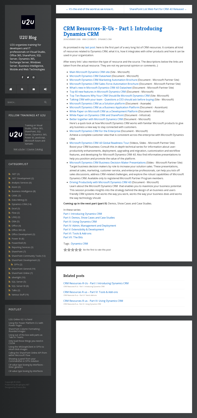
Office (16, 225)
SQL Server (19, 281)
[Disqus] (124, 366)
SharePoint (19, 251)
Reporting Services (22, 247)
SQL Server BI (20, 286)
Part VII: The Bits (73, 237)
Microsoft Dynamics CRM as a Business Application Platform (104, 107)
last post (90, 47)
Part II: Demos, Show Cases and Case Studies (89, 217)
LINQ (16, 217)
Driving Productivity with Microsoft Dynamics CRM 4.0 (100, 182)
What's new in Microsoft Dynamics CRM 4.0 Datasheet (101, 87)
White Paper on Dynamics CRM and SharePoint (97, 115)
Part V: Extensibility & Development (83, 229)
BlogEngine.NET (22, 384)
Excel (16, 208)
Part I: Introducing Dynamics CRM (82, 213)
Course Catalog (35, 149)
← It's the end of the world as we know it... (90, 9)
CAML (16, 195)
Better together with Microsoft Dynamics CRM (96, 119)
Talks (16, 290)
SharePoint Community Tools (29, 255)
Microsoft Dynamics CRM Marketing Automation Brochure (103, 80)
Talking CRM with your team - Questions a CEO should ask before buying (112, 99)
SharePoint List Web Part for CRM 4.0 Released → (158, 9)
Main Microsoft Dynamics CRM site (90, 72)
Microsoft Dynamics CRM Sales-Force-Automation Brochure (104, 84)
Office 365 (18, 230)
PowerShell (19, 242)
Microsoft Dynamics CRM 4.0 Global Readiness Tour (99, 143)
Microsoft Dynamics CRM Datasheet (90, 76)
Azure (16, 186)
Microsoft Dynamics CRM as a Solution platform (97, 103)
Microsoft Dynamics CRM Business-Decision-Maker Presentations (108, 162)
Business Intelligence (24, 191)
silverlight (18, 277)
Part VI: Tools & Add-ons (77, 233)
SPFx (18, 264)
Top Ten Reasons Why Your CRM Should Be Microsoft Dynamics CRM (110, 95)
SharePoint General (23, 268)
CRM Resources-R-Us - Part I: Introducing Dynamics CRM (112, 31)
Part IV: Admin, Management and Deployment (89, 225)
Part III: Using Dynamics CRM (80, 221)
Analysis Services (22, 182)
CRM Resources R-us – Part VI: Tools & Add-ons (90, 292)
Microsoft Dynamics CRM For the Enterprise (95, 131)
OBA (16, 221)
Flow (16, 212)
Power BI (18, 238)
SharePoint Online (22, 273)
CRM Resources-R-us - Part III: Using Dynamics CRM (93, 301)
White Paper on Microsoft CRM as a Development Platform (104, 111)
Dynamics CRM (21, 204)
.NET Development (23, 178)
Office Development (23, 234)
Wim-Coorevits (89, 39)
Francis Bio (21, 387)
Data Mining (19, 199)
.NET (16, 174)
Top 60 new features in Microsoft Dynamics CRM (98, 91)
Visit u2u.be (19, 149)
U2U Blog (28, 37)
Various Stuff (20, 294)
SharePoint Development (26, 260)
